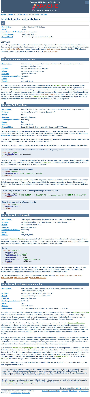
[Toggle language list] (3, 23)
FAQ (58, 391)
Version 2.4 (35, 14)
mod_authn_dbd (7, 278)
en (76, 388)
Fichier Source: (8, 34)
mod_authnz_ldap (21, 278)
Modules (44, 14)
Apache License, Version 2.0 (20, 393)
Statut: (4, 29)
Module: (5, 81)
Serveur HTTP (13, 14)
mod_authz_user (53, 49)
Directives (52, 391)
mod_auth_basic (48, 94)
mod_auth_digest (51, 51)
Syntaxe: (5, 68)
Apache (3, 14)
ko (87, 388)
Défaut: (4, 71)
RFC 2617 (29, 331)
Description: (6, 27)
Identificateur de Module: (12, 32)
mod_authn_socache (38, 278)
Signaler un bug (84, 391)
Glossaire (65, 391)
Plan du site (73, 391)
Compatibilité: (7, 37)
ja (84, 388)
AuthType (4, 359)
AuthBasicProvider (62, 85)
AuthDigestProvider (76, 323)
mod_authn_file (13, 49)
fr (80, 388)
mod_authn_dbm (62, 276)
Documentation (24, 14)
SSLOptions (46, 163)
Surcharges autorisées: (11, 76)
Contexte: (5, 74)
